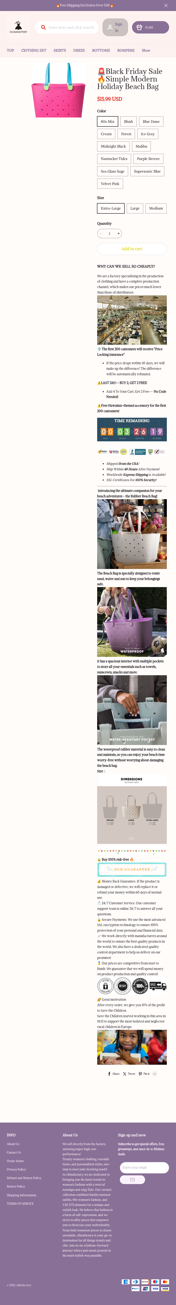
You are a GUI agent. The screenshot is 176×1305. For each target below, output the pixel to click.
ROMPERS (126, 50)
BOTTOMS (101, 50)
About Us (13, 1144)
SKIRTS (60, 50)
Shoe (146, 50)
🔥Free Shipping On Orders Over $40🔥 (85, 5)
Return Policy (16, 1186)
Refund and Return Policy (24, 1178)
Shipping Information (21, 1195)
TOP (10, 50)
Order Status (15, 1161)
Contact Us (14, 1152)
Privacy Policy (16, 1169)
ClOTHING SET (33, 50)
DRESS (79, 50)
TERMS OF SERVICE (20, 1204)
